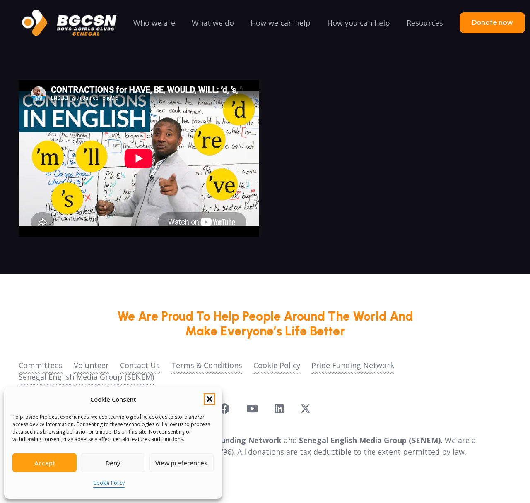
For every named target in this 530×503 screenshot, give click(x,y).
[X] (305, 408)
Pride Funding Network (352, 365)
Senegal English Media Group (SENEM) (86, 377)
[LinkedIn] (279, 408)
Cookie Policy (109, 482)
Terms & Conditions (206, 365)
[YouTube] (252, 408)
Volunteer (91, 365)
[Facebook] (224, 408)
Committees (41, 365)
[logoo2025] (75, 22)
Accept (44, 463)
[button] (209, 399)
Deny (113, 463)
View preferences (181, 463)
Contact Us (140, 365)
